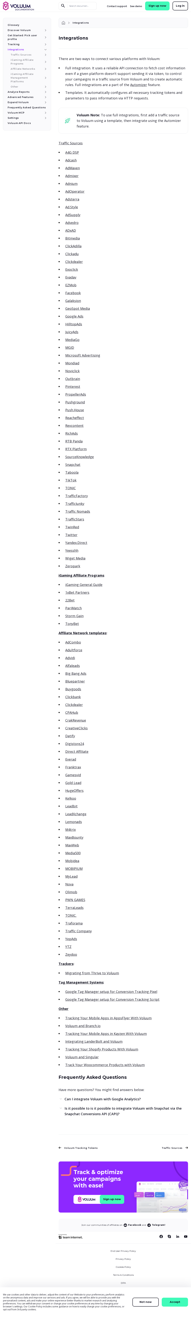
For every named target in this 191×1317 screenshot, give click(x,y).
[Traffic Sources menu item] (45, 54)
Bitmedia (72, 238)
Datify (70, 736)
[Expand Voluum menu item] (45, 102)
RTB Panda (74, 441)
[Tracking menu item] (45, 44)
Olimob (71, 892)
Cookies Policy (123, 1267)
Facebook (73, 293)
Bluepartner (75, 681)
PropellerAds (75, 394)
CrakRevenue (75, 720)
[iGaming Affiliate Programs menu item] (45, 61)
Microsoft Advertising (82, 355)
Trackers (66, 964)
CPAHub (71, 712)
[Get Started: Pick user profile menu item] (45, 37)
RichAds (71, 433)
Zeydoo (71, 954)
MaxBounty (74, 837)
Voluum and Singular (82, 1057)
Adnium (71, 183)
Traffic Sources (71, 143)
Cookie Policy (35, 1306)
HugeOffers (74, 790)
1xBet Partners (77, 592)
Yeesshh (71, 550)
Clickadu (72, 254)
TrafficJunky (74, 503)
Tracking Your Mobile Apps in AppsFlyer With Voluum (108, 1018)
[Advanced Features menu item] (45, 97)
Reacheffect (74, 418)
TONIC (70, 488)
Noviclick (72, 371)
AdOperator (74, 191)
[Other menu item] (45, 86)
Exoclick (71, 269)
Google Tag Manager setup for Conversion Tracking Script (112, 999)
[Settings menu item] (45, 118)
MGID (69, 347)
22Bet (70, 600)
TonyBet (72, 623)
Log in (180, 5)
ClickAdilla (73, 246)
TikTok (70, 480)
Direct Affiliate (76, 751)
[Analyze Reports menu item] (45, 92)
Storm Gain (74, 616)
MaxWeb (72, 845)
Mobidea (72, 861)
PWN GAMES (75, 900)
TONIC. (70, 915)
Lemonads (73, 822)
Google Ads (74, 316)
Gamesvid (73, 775)
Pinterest (72, 386)
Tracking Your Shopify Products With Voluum (101, 1049)
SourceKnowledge (79, 457)
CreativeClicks (76, 728)
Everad (70, 759)
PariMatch (73, 608)
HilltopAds (73, 324)
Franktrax (73, 767)
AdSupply (72, 215)
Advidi (70, 658)
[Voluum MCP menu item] (45, 112)
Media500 (73, 853)
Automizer (138, 85)
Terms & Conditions (123, 1275)
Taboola (72, 472)
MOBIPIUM (74, 868)
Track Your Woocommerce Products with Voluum (105, 1065)
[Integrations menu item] (45, 49)
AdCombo (73, 642)
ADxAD (70, 230)
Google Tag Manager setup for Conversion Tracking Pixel (111, 991)
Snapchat (72, 464)
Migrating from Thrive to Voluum (92, 973)
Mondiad (72, 363)
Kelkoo (70, 798)
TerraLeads (74, 907)
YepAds (71, 939)
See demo (136, 6)
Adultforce (73, 650)
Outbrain (72, 378)
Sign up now (157, 5)
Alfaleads (72, 665)
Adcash (71, 160)
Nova (69, 884)
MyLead (71, 876)
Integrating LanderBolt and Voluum (94, 1041)
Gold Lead (73, 782)
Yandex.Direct (76, 542)
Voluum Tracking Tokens (81, 1148)
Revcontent (74, 425)
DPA (123, 1283)
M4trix (70, 829)
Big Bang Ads (75, 673)
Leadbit (71, 806)
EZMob (70, 285)
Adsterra (72, 199)
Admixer (72, 176)
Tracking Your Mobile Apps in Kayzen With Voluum (106, 1033)
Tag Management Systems (81, 982)
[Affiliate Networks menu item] (45, 68)
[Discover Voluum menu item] (45, 30)
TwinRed (72, 527)
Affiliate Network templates (82, 633)
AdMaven (72, 168)
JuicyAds (71, 332)
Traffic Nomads (77, 511)
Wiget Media (75, 558)
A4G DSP (72, 152)
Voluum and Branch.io (83, 1026)
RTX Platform (76, 449)
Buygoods (73, 689)
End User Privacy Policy (123, 1251)
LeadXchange (75, 814)
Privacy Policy (123, 1259)
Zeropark (72, 566)
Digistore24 (74, 743)
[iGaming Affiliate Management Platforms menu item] (45, 77)
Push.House (74, 410)
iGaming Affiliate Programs (81, 575)
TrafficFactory (76, 496)
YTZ (68, 946)
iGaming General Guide (83, 584)
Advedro (72, 222)
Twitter (71, 535)
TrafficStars (74, 519)
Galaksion (73, 300)
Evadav (70, 277)
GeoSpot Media (77, 308)
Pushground (75, 402)
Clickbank (73, 697)
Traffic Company (78, 931)
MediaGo (72, 339)
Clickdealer (74, 261)
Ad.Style (71, 207)
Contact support (117, 6)
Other (63, 1008)
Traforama (74, 923)
